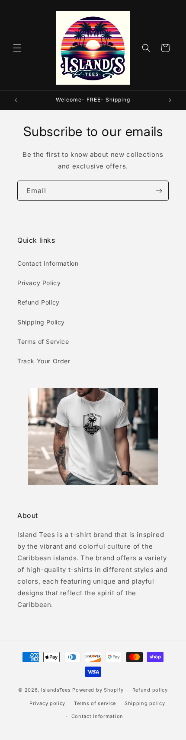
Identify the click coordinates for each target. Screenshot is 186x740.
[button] (17, 47)
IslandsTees (56, 690)
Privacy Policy (39, 282)
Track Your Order (44, 361)
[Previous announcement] (16, 100)
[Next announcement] (170, 100)
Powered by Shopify (98, 690)
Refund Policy (38, 302)
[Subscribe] (158, 191)
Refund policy (150, 690)
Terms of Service (43, 341)
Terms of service (95, 703)
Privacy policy (47, 703)
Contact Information (47, 263)
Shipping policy (145, 703)
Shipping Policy (41, 322)
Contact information (97, 716)
